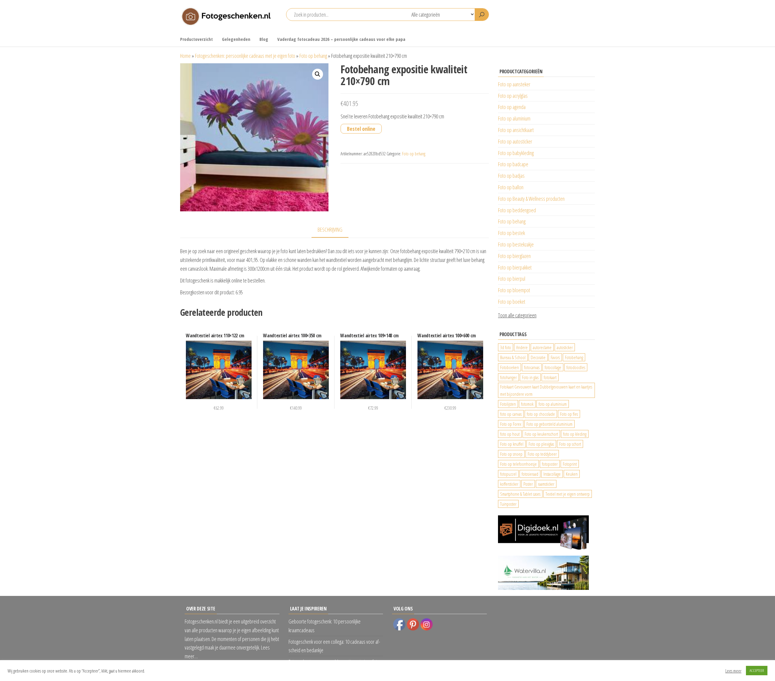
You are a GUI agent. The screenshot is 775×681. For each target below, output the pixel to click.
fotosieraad (530, 474)
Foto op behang (313, 55)
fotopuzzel (508, 474)
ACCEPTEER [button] (757, 670)
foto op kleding (574, 434)
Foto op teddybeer (542, 454)
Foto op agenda (512, 107)
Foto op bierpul (511, 278)
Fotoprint (570, 464)
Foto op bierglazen (514, 256)
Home (185, 55)
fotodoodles (575, 367)
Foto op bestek (511, 232)
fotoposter (550, 464)
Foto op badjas (511, 175)
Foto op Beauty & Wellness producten (531, 198)
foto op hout (509, 434)
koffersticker (509, 484)
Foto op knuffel (511, 444)
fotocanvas (531, 367)
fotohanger (508, 377)
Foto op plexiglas (541, 444)
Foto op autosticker (515, 141)
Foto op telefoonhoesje (518, 464)
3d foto (505, 347)
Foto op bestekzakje (516, 244)
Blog (263, 39)
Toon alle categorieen (517, 315)
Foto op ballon (510, 187)
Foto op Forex (510, 424)
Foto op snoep (511, 454)
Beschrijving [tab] (330, 229)
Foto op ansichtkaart (516, 130)
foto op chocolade (541, 414)
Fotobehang (574, 357)
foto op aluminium (553, 404)
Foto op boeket (511, 301)
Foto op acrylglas (513, 95)
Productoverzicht (196, 39)
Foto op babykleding (516, 153)
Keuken (572, 474)
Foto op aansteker (514, 84)
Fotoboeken (509, 367)
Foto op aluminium (514, 118)
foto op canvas (511, 414)
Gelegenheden (236, 39)
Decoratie (538, 357)
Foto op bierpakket (515, 267)
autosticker (565, 347)
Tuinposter (508, 504)
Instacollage (552, 474)
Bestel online (361, 128)
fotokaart (550, 377)
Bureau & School (513, 357)
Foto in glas (530, 377)
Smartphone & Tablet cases (520, 494)
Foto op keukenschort (541, 434)
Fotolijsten (508, 404)
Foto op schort (570, 444)
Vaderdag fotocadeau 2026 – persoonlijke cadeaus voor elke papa (341, 39)
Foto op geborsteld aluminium (549, 424)
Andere (522, 347)
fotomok (527, 404)
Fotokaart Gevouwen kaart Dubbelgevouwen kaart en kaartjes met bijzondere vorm (546, 390)
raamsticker (546, 484)
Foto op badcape (513, 164)
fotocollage (553, 367)
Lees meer (733, 670)
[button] (317, 74)
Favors (555, 357)
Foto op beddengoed (517, 210)
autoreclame (542, 347)
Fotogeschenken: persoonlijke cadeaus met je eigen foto (245, 55)
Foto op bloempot (514, 290)
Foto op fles (569, 414)
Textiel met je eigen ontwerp (568, 494)
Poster (528, 484)
